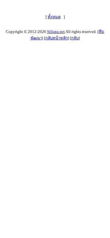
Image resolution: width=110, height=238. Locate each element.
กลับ (75, 38)
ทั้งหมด (54, 17)
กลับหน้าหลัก (56, 38)
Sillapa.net (56, 31)
